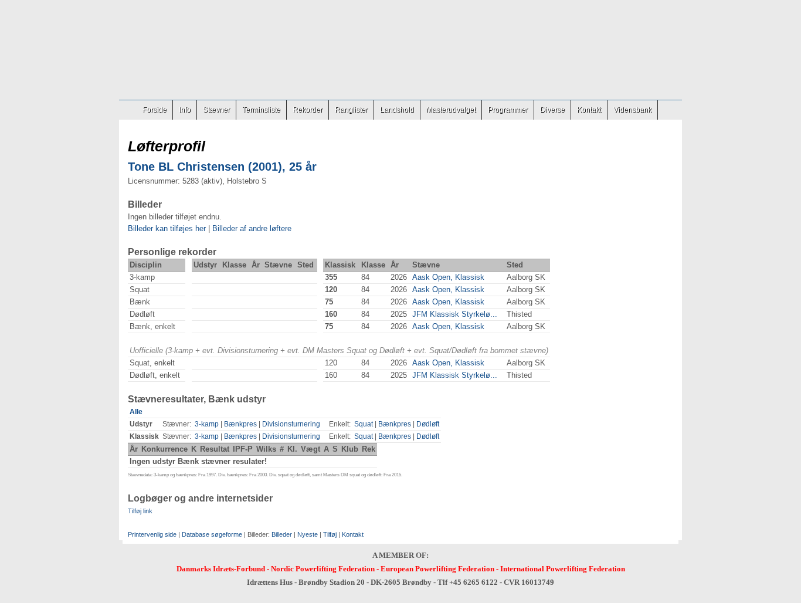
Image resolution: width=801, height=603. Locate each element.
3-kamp (207, 424)
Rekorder (308, 110)
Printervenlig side (152, 534)
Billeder (281, 534)
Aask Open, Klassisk (448, 277)
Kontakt (589, 110)
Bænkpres (240, 424)
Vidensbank (632, 110)
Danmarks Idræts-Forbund (221, 568)
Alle (136, 412)
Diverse (552, 110)
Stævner (216, 110)
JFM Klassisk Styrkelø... (454, 314)
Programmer (508, 110)
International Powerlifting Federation (562, 568)
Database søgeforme (212, 534)
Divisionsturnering (291, 424)
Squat (363, 424)
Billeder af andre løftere (251, 228)
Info (185, 110)
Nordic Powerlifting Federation (323, 568)
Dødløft (427, 424)
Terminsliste (261, 110)
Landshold (397, 110)
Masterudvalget (451, 110)
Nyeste (307, 534)
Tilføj (330, 534)
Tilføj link (140, 510)
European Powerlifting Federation (437, 568)
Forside (154, 110)
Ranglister (351, 110)
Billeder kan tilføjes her (167, 228)
